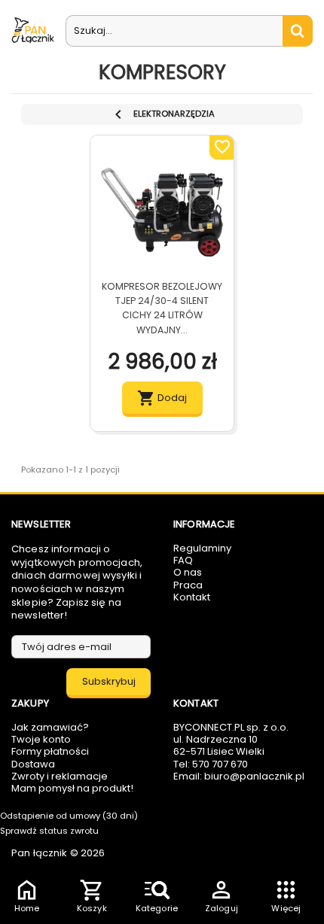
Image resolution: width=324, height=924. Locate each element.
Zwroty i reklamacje (59, 776)
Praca (188, 585)
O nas (187, 572)
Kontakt (191, 597)
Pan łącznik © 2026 (58, 853)
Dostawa (33, 764)
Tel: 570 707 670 (210, 764)
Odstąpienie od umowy (69, 816)
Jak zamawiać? (50, 727)
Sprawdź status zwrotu (49, 831)
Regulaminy (202, 548)
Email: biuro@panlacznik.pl (238, 776)
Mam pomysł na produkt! (72, 788)
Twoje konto (41, 739)
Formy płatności (50, 751)
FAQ (183, 560)
